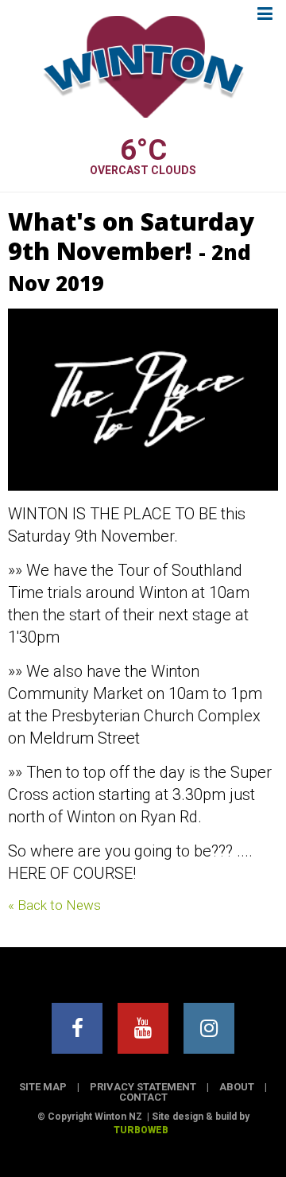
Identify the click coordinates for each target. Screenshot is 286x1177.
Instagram (209, 1028)
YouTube (143, 1028)
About (236, 1087)
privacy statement (143, 1087)
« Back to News (54, 905)
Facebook (77, 1028)
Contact (143, 1097)
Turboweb (141, 1130)
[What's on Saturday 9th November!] (143, 400)
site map (43, 1087)
